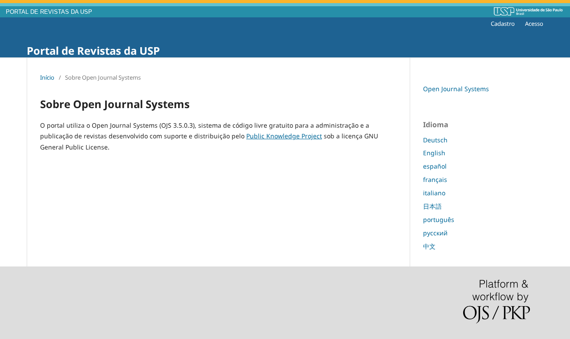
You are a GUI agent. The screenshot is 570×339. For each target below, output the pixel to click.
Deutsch (435, 140)
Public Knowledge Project (284, 136)
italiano (434, 193)
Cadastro (503, 24)
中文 (429, 246)
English (434, 153)
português (438, 219)
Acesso (534, 24)
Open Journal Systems (456, 89)
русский (435, 233)
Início (47, 77)
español (435, 166)
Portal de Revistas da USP (93, 50)
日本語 (432, 206)
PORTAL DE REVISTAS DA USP (49, 12)
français (435, 179)
